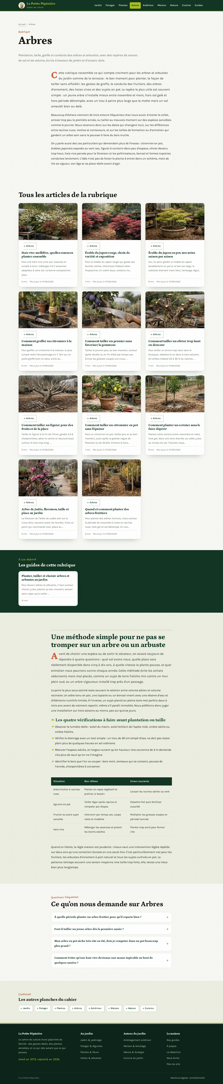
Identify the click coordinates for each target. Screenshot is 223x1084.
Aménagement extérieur (137, 1040)
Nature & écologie (134, 1052)
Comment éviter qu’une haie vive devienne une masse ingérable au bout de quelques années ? (103, 960)
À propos (171, 1046)
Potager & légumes (91, 1046)
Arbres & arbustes (90, 1058)
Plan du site (173, 1064)
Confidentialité (197, 1077)
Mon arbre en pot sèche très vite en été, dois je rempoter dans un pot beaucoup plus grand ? (106, 943)
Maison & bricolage (135, 1046)
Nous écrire (173, 1058)
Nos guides (173, 1040)
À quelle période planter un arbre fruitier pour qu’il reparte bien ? (97, 917)
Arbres (135, 5)
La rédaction (174, 1052)
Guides (199, 5)
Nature (174, 5)
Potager (110, 5)
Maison (162, 5)
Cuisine (186, 5)
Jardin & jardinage (91, 1040)
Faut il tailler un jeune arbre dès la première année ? (89, 929)
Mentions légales (179, 1077)
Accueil (22, 24)
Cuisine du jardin (133, 1058)
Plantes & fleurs (89, 1052)
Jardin (98, 5)
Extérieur (148, 5)
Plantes (123, 5)
